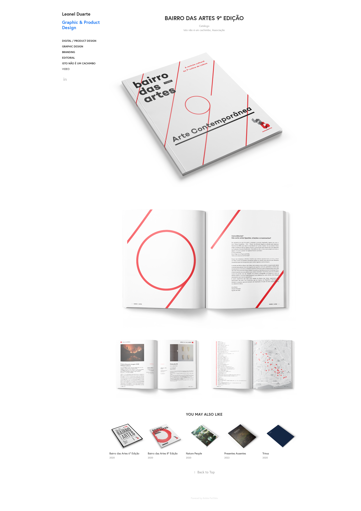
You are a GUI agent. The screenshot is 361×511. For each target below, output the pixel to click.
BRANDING (68, 52)
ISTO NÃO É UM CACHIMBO (79, 63)
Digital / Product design (79, 41)
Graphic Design (72, 46)
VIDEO (66, 69)
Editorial (68, 57)
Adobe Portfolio (210, 498)
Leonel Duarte (76, 14)
